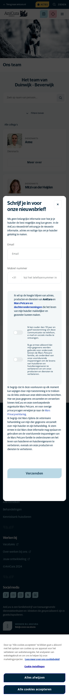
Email (10, 244)
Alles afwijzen (34, 677)
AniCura (47, 299)
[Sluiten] (58, 204)
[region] (34, 665)
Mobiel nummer (17, 268)
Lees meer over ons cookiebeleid (42, 659)
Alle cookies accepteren (35, 689)
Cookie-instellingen (34, 666)
